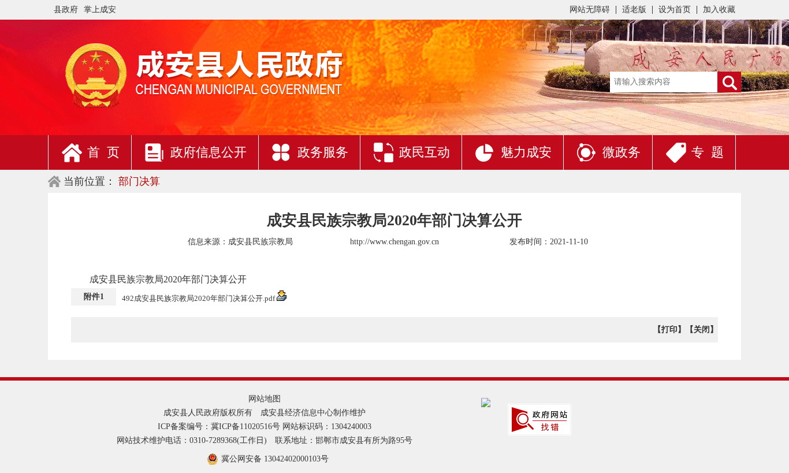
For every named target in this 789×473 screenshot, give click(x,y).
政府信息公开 (208, 152)
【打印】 (669, 329)
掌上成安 (100, 9)
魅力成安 (526, 152)
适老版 (634, 9)
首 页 (103, 152)
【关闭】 (702, 329)
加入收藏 (719, 9)
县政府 (66, 9)
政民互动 (424, 152)
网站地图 (264, 398)
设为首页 (674, 9)
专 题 (707, 152)
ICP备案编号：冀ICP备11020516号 (219, 426)
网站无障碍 (590, 9)
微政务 (621, 152)
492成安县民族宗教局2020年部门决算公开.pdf (199, 298)
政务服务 (322, 152)
